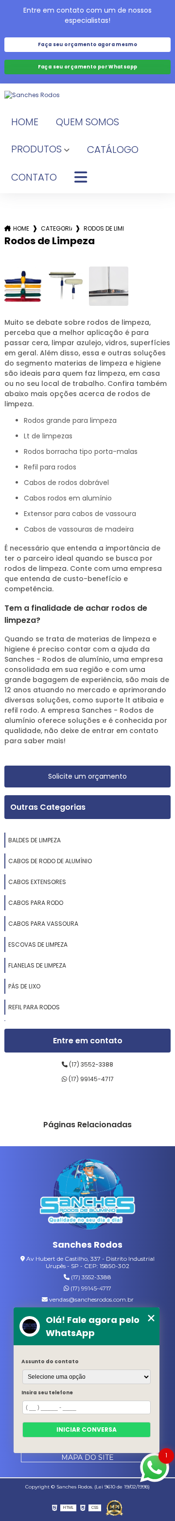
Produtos (36, 149)
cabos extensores (37, 882)
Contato (34, 177)
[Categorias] (81, 177)
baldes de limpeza (34, 840)
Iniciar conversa (86, 1429)
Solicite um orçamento (87, 776)
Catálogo (113, 149)
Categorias (56, 228)
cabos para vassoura (43, 923)
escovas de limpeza (38, 944)
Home (24, 122)
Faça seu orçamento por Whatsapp (88, 67)
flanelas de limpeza (37, 965)
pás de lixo (24, 986)
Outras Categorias (48, 807)
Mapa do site (87, 1457)
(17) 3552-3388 (90, 1064)
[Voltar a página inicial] (87, 95)
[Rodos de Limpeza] (24, 286)
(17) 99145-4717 (90, 1079)
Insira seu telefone (47, 1392)
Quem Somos (87, 122)
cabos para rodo (35, 903)
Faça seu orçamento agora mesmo (87, 44)
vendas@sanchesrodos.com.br (91, 1299)
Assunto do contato (50, 1361)
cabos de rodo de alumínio (50, 861)
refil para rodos (34, 1007)
